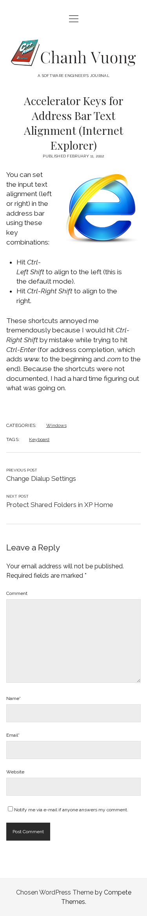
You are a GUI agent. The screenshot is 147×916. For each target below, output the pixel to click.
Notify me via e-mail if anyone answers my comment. (71, 809)
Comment (16, 593)
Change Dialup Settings (41, 478)
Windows (56, 425)
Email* (13, 735)
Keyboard (39, 439)
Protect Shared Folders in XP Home (59, 505)
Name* (13, 698)
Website (15, 772)
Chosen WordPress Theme (54, 892)
